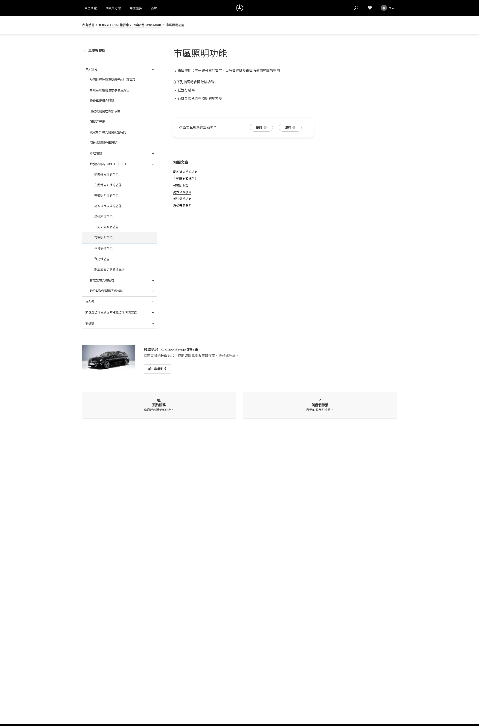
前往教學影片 (157, 369)
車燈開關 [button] (96, 153)
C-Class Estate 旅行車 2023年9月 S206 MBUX (130, 25)
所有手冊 (88, 25)
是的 (259, 127)
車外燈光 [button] (91, 69)
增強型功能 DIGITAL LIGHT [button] (108, 164)
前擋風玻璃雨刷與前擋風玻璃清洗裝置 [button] (111, 312)
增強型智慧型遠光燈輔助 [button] (106, 291)
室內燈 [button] (89, 302)
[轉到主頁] (239, 8)
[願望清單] (370, 8)
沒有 (288, 127)
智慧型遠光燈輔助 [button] (102, 280)
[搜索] (356, 8)
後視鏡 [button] (89, 323)
